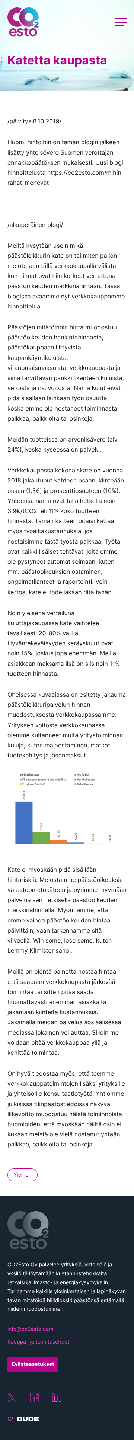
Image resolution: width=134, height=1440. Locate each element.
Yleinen (22, 1175)
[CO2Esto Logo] (67, 1230)
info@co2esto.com (30, 1329)
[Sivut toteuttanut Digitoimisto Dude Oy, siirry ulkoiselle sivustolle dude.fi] (23, 1420)
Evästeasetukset (33, 1364)
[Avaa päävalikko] (121, 22)
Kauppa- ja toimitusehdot (38, 1342)
